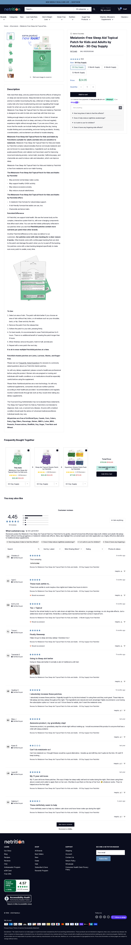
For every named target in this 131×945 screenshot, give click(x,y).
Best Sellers (39, 854)
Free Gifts (7, 874)
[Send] (120, 107)
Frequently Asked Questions (29, 363)
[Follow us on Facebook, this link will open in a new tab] (96, 916)
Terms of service (19, 928)
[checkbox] (115, 549)
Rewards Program (41, 871)
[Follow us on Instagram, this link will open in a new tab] (100, 916)
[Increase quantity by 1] (93, 87)
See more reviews (65, 824)
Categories (14, 17)
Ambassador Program (12, 867)
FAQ (5, 864)
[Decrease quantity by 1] (81, 87)
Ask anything (118, 520)
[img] (10, 36)
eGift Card (7, 871)
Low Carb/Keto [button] (31, 17)
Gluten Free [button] (61, 17)
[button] (122, 9)
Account (69, 854)
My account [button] (106, 10)
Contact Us (70, 857)
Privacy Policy (8, 928)
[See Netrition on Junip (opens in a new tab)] (70, 829)
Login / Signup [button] (106, 8)
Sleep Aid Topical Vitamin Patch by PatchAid (46, 468)
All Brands (38, 851)
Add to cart (83, 95)
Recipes (7, 857)
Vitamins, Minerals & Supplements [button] (107, 18)
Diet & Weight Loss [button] (47, 18)
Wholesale (69, 864)
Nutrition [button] (72, 17)
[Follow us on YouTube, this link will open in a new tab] (108, 916)
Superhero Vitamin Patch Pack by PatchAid (75, 468)
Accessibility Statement (32, 928)
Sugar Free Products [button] (85, 18)
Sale (36, 864)
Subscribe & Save (41, 867)
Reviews (7, 861)
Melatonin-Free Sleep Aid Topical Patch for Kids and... (18, 471)
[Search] (94, 9)
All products (14, 26)
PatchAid (73, 51)
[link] (77, 59)
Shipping (69, 851)
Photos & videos (114, 549)
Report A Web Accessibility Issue (19, 904)
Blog (5, 854)
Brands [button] (3, 17)
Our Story (7, 851)
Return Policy (70, 861)
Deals (37, 861)
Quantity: (74, 87)
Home (6, 26)
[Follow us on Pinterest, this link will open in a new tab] (104, 916)
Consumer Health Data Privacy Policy (77, 868)
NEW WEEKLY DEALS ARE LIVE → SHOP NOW (63, 2)
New (22, 17)
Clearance (124, 17)
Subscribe (103, 859)
